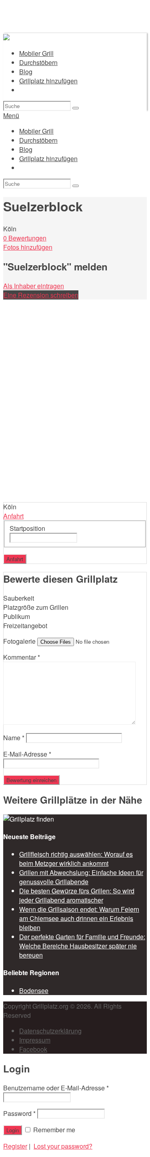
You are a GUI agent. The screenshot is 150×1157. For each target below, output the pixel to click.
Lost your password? (63, 1146)
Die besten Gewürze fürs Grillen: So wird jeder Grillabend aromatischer (76, 895)
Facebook (33, 1049)
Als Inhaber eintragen (33, 285)
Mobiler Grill (36, 53)
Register (15, 1146)
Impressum (34, 1040)
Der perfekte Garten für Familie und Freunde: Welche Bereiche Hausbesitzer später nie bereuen (82, 946)
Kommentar (21, 657)
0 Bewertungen (24, 237)
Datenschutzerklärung (50, 1030)
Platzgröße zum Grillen (35, 607)
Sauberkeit (18, 598)
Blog (25, 71)
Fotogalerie (19, 641)
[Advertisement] (75, 423)
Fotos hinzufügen (27, 247)
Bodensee (33, 990)
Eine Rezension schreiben (40, 295)
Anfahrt (13, 515)
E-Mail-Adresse (27, 754)
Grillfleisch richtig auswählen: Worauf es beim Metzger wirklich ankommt (76, 859)
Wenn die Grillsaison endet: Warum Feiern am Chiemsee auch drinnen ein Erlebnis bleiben (79, 918)
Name (13, 737)
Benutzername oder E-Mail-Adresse (56, 1087)
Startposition (27, 528)
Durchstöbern (38, 62)
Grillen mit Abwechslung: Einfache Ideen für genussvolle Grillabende (81, 877)
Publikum (16, 616)
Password (19, 1113)
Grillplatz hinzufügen (48, 80)
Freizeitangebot (25, 625)
